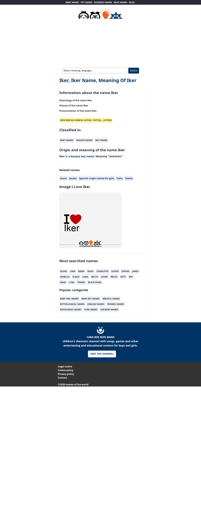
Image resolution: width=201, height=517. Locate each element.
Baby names (66, 140)
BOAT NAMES (120, 2)
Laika (85, 276)
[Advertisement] (100, 407)
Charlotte (102, 271)
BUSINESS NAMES (103, 2)
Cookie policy (65, 370)
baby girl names (69, 298)
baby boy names (91, 298)
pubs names (91, 309)
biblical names (111, 298)
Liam (72, 271)
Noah (90, 271)
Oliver (115, 271)
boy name (87, 156)
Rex (131, 276)
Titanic (81, 282)
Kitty (123, 276)
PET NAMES (86, 2)
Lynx (71, 282)
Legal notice (65, 366)
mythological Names (72, 304)
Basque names (84, 140)
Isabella (65, 276)
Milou (114, 276)
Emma (81, 271)
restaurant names (70, 309)
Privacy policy (66, 374)
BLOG (132, 2)
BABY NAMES (72, 2)
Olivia (63, 271)
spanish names (115, 304)
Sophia (125, 271)
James (135, 271)
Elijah (76, 276)
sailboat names (109, 309)
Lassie (104, 276)
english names (95, 304)
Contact (62, 377)
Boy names (101, 140)
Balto (94, 276)
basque (75, 156)
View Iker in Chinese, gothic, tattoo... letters (86, 120)
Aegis (63, 282)
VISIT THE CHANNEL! (102, 353)
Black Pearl (95, 282)
